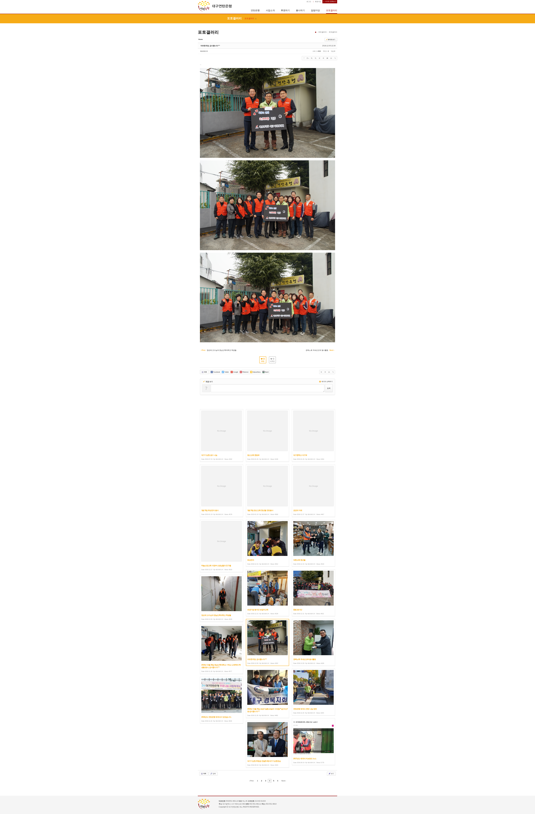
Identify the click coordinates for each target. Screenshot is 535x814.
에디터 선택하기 (327, 381)
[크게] (312, 58)
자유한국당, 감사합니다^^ (210, 46)
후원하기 (285, 10)
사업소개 (270, 10)
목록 (205, 372)
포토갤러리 (331, 10)
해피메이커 (204, 51)
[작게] (316, 58)
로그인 (309, 1)
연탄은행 (255, 10)
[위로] (319, 58)
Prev (252, 781)
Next (283, 781)
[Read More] (221, 435)
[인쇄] (331, 58)
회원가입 (318, 1)
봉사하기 (300, 10)
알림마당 (315, 10)
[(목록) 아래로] (323, 58)
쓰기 (332, 773)
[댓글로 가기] (327, 58)
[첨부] (335, 58)
